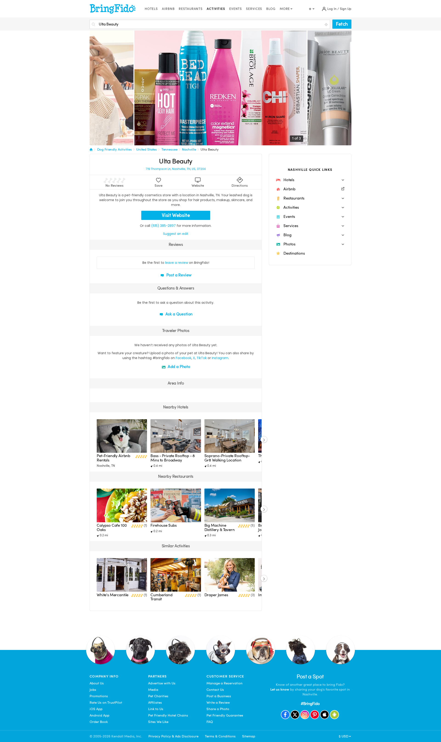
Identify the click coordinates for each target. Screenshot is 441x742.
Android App (99, 715)
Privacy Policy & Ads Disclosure (173, 736)
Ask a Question (178, 314)
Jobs (93, 689)
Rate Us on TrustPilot (106, 702)
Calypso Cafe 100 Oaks (112, 527)
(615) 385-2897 (163, 225)
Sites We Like (158, 722)
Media (153, 689)
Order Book (99, 722)
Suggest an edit (175, 233)
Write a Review (218, 702)
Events (235, 9)
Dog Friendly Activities (114, 149)
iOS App (96, 709)
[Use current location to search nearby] (326, 24)
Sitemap (248, 736)
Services (254, 9)
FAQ (209, 722)
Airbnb (168, 9)
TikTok (202, 358)
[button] (310, 180)
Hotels (151, 9)
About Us (97, 683)
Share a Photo (217, 709)
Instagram (220, 358)
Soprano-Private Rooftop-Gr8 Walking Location (227, 457)
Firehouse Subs (163, 525)
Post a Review (178, 275)
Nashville (189, 149)
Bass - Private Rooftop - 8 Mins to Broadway (172, 457)
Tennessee (169, 149)
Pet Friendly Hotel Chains (168, 715)
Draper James (216, 595)
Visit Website (176, 215)
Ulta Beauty (209, 149)
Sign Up (345, 9)
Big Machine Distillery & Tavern (219, 527)
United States (146, 149)
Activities (216, 9)
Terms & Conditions (220, 736)
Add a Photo (178, 366)
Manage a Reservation (224, 683)
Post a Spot (310, 676)
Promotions (99, 696)
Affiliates (155, 702)
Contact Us (215, 689)
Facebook (183, 358)
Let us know (279, 689)
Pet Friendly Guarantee (224, 715)
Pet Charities (158, 696)
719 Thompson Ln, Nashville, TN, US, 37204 (176, 169)
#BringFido (310, 703)
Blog (271, 9)
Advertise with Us (161, 683)
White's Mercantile (112, 595)
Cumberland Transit (161, 597)
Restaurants (191, 9)
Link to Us (155, 709)
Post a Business (218, 696)
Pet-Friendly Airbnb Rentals (113, 457)
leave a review (176, 262)
